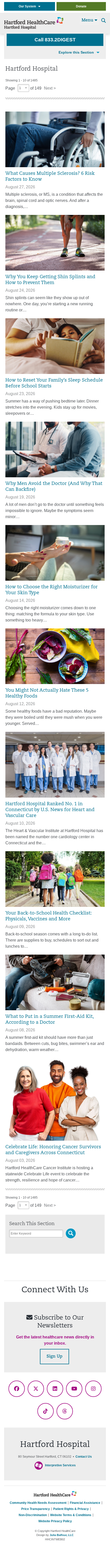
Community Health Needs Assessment (38, 1503)
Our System (28, 6)
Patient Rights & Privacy (71, 1509)
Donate (81, 6)
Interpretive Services (60, 1465)
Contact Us (83, 1456)
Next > (50, 88)
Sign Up (54, 1357)
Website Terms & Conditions (70, 1515)
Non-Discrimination (33, 1515)
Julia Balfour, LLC (62, 1535)
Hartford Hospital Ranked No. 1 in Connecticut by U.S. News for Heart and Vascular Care (50, 810)
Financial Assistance (85, 1503)
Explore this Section (76, 52)
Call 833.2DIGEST (55, 39)
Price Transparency (35, 1509)
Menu (88, 20)
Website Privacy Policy (55, 1521)
